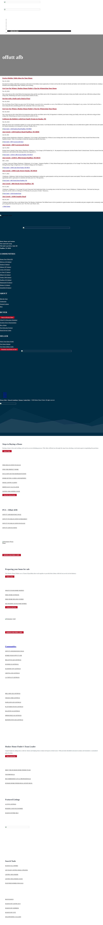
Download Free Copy (12, 555)
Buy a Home (3, 325)
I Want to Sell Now (11, 607)
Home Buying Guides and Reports (14, 478)
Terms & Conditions (13, 400)
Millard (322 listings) (5, 275)
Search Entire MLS (11, 813)
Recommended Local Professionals (18, 779)
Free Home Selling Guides (7, 346)
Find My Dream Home (9, 495)
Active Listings (10, 804)
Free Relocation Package (6, 328)
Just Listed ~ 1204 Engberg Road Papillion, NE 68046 (20, 132)
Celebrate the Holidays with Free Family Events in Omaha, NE (24, 119)
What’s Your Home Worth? (7, 341)
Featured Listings (4, 304)
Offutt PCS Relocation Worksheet (8, 320)
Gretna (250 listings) (5, 269)
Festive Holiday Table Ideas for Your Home (17, 78)
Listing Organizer (11, 874)
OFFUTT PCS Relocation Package (13, 523)
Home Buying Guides (5, 330)
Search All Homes (11, 865)
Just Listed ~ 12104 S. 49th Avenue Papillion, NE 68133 (21, 158)
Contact (10, 26)
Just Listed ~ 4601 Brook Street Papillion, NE (18, 183)
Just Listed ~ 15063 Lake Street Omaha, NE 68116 (19, 171)
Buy (8, 19)
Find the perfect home (10, 469)
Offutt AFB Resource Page (11, 514)
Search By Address (12, 908)
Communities (11, 23)
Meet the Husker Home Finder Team (17, 770)
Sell (8, 22)
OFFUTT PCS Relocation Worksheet (14, 519)
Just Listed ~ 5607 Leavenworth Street (15, 145)
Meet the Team (4, 299)
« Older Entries (6, 206)
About (9, 25)
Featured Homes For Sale (14, 883)
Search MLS (11, 20)
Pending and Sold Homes (14, 808)
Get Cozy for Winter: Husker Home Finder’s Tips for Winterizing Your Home (29, 88)
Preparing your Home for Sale (9, 349)
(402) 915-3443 (14, 31)
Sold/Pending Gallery (13, 917)
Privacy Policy (3, 400)
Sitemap (21, 400)
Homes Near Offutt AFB (6, 259)
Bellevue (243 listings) (5, 262)
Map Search (9, 899)
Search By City (10, 912)
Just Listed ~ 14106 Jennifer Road (14, 196)
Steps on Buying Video (7, 317)
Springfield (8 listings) (5, 287)
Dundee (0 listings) (5, 264)
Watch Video (7, 451)
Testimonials (3, 301)
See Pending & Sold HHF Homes (16, 603)
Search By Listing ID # (13, 903)
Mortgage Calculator (10, 487)
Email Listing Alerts (9, 482)
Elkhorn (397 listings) (5, 267)
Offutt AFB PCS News (9, 527)
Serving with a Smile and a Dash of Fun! (16, 98)
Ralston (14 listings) (5, 285)
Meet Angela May (11, 756)
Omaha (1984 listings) (5, 277)
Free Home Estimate (5, 344)
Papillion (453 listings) (5, 280)
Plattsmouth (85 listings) (6, 282)
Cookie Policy (27, 400)
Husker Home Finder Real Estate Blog (18, 783)
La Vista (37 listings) (5, 272)
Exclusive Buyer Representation (8, 322)
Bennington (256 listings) (14, 720)
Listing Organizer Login (11, 491)
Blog (1, 306)
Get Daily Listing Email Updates (16, 870)
